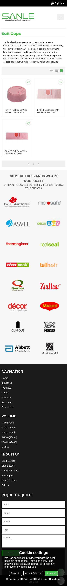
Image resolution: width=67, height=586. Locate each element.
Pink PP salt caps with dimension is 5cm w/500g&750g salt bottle (17, 153)
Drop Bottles (8, 460)
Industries (7, 382)
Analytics (27, 579)
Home (5, 377)
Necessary (14, 579)
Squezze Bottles (10, 470)
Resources (7, 402)
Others (5, 485)
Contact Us (7, 407)
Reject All (15, 573)
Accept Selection (33, 573)
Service (5, 392)
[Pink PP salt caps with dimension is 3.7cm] (49, 93)
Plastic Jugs (7, 475)
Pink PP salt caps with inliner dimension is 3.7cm (16, 112)
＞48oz (5, 447)
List (57, 70)
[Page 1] (29, 163)
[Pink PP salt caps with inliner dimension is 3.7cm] (17, 93)
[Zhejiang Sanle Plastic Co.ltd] (18, 17)
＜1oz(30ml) (8, 422)
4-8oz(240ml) (9, 432)
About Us (6, 397)
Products (6, 387)
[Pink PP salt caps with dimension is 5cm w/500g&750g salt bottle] (17, 134)
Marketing (56, 579)
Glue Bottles (8, 465)
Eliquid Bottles (9, 480)
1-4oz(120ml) (9, 427)
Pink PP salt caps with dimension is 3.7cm (48, 111)
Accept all (51, 573)
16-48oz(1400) (9, 442)
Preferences (41, 579)
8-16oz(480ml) (9, 437)
